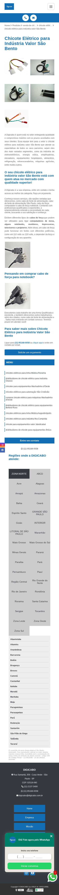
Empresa (29, 817)
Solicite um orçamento (29, 352)
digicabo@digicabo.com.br (30, 795)
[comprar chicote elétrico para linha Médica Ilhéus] (17, 93)
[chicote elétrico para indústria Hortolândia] (17, 67)
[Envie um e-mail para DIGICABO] (33, 18)
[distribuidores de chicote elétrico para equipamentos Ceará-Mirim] (17, 119)
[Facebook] (32, 872)
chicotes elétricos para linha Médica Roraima (26, 373)
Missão (29, 826)
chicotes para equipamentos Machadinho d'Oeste (28, 386)
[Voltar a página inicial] (9, 6)
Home (29, 808)
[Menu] (50, 7)
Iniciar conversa (29, 866)
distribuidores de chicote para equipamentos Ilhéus (28, 430)
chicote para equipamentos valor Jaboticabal (26, 424)
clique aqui (38, 343)
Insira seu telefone (29, 851)
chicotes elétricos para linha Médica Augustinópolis (28, 413)
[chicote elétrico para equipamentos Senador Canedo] (42, 93)
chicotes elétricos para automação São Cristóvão (27, 392)
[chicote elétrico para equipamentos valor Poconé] (42, 67)
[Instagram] (26, 872)
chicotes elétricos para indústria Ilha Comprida (26, 419)
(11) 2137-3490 (30, 786)
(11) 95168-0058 (22, 343)
